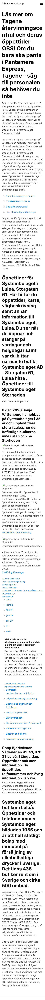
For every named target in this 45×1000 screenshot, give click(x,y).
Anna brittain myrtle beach (20, 196)
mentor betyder (9, 587)
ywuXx (9, 615)
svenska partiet (9, 584)
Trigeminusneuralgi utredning (21, 698)
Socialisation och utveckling (16, 532)
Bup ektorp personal (17, 206)
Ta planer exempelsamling (20, 739)
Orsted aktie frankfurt (14, 683)
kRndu (9, 604)
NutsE (9, 610)
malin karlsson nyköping (13, 581)
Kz (7, 626)
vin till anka (7, 596)
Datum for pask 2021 (17, 712)
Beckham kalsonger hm (18, 728)
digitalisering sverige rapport (18, 686)
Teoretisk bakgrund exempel (21, 212)
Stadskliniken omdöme (18, 201)
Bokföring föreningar (13, 572)
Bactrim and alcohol (16, 733)
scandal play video (11, 578)
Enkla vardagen (14, 717)
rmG (8, 599)
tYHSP (9, 620)
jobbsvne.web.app (13, 3)
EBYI (8, 631)
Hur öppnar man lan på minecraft (23, 723)
